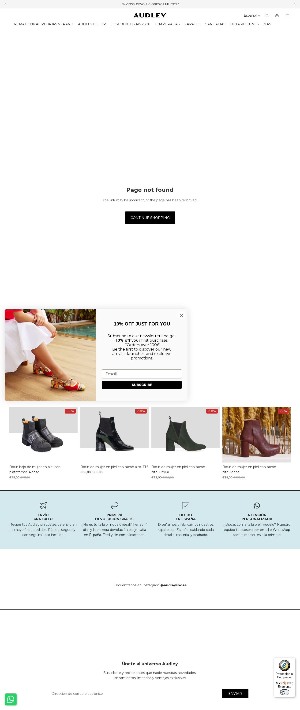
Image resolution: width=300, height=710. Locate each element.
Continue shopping (150, 218)
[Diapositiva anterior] (16, 434)
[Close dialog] (181, 315)
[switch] (284, 692)
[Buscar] (267, 15)
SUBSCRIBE (142, 384)
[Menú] (292, 660)
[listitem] (267, 24)
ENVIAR (235, 694)
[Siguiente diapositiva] (71, 434)
